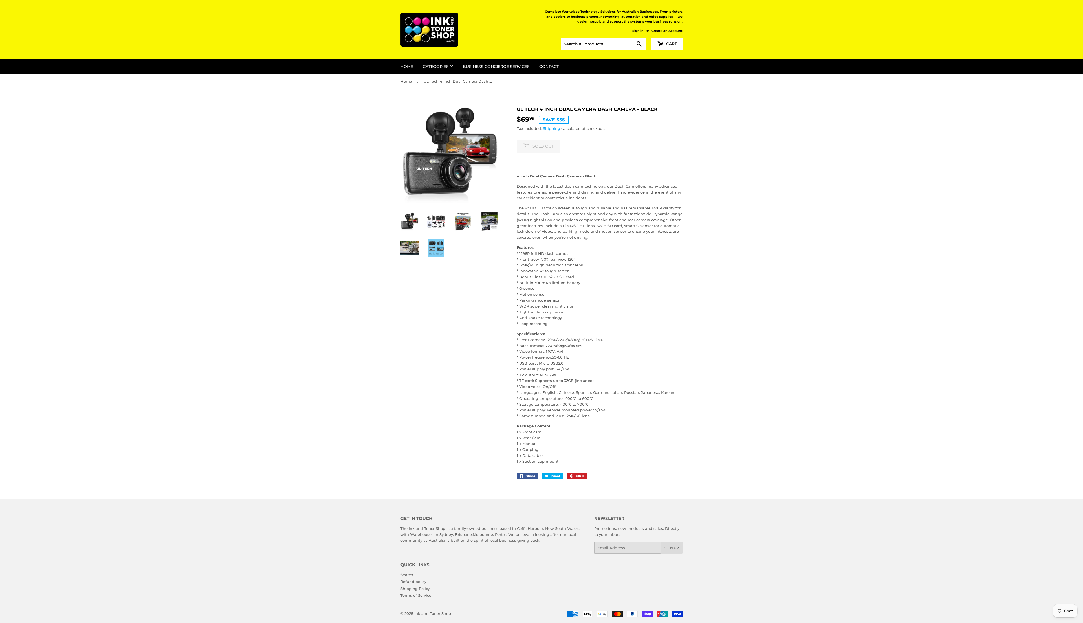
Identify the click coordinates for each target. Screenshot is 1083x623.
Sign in (638, 31)
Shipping (551, 128)
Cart (671, 43)
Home (406, 66)
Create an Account (667, 31)
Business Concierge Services (496, 66)
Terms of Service (415, 595)
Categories (436, 66)
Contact (549, 66)
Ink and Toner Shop (432, 613)
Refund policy (413, 581)
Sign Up (671, 548)
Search (406, 574)
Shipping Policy (415, 588)
